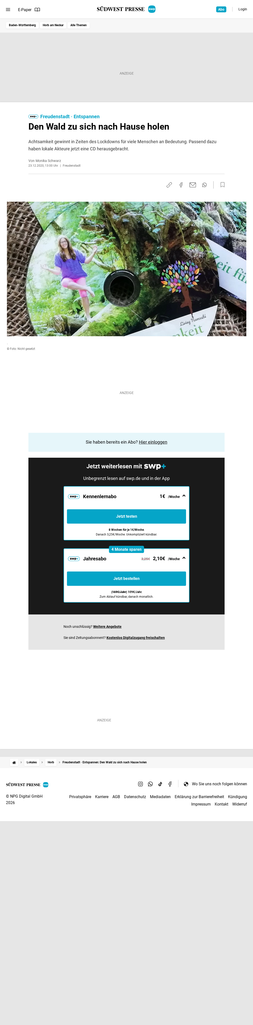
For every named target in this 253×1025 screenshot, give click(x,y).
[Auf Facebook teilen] (181, 185)
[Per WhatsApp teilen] (204, 185)
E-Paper (24, 9)
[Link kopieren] (169, 185)
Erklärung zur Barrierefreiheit (199, 796)
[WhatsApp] (150, 784)
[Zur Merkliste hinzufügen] (221, 185)
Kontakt (221, 804)
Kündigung (237, 796)
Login (242, 9)
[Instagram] (141, 784)
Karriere (101, 796)
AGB (116, 796)
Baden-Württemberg (22, 25)
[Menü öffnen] (8, 10)
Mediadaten (160, 796)
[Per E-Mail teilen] (193, 185)
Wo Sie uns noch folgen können (219, 784)
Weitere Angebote (107, 627)
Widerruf (239, 804)
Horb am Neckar (53, 25)
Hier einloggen (153, 442)
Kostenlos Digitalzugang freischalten (135, 638)
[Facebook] (170, 784)
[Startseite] (14, 762)
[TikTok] (160, 784)
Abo (221, 9)
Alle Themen (78, 25)
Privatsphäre (80, 796)
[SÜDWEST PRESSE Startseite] (127, 9)
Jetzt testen (126, 516)
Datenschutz (135, 796)
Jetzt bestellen (126, 578)
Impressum (201, 804)
